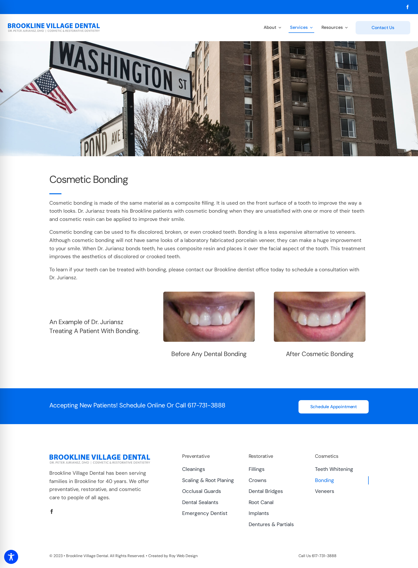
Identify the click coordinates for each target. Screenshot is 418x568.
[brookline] (54, 25)
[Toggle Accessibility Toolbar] (11, 556)
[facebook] (407, 7)
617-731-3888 (206, 405)
